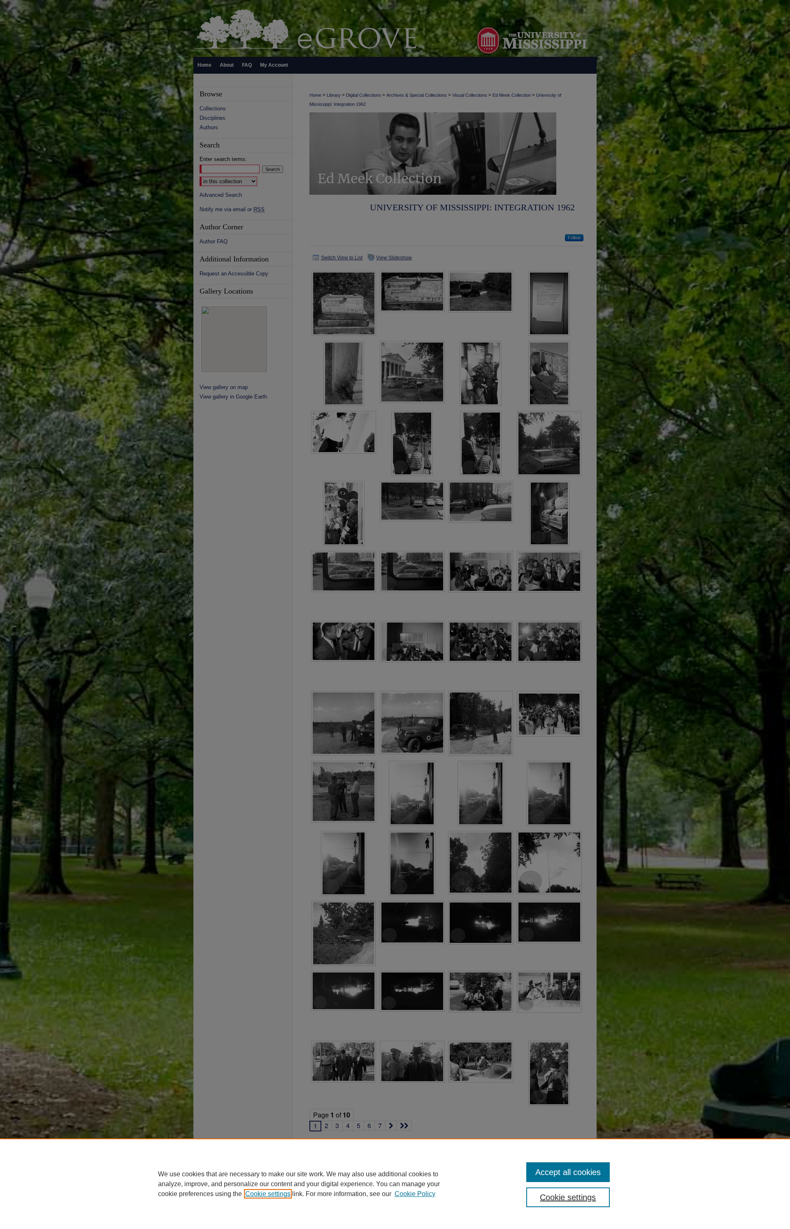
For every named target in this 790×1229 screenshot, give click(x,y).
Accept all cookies (568, 1172)
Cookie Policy (415, 1193)
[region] (395, 1183)
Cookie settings (267, 1193)
